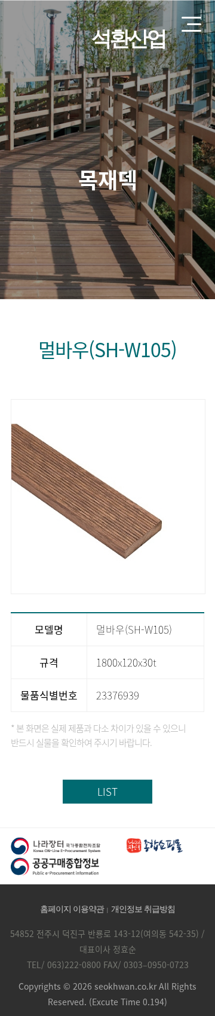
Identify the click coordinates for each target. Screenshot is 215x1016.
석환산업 (128, 38)
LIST (107, 791)
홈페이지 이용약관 (72, 909)
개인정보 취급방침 (143, 909)
